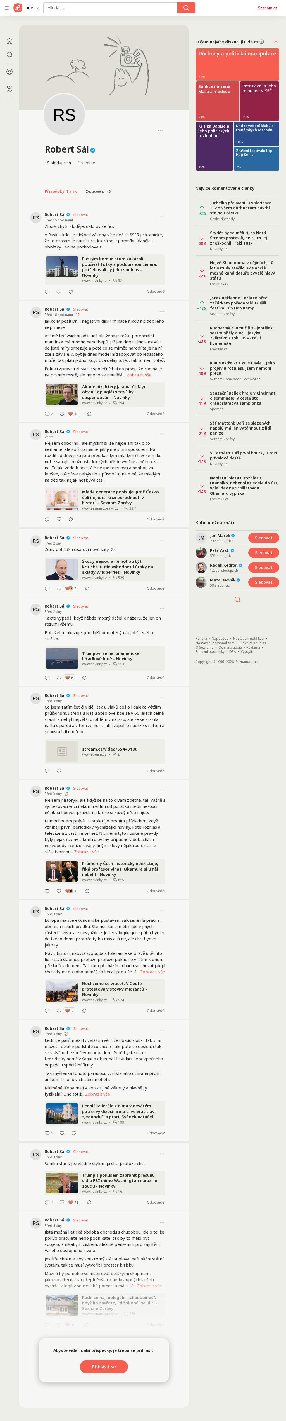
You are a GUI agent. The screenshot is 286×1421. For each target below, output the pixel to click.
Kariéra (201, 638)
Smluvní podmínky (210, 651)
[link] (104, 253)
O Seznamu (205, 647)
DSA (232, 651)
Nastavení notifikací (248, 638)
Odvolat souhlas (253, 643)
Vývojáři (247, 651)
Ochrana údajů (230, 647)
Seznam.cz (267, 8)
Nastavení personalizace (215, 643)
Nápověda (220, 638)
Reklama (253, 647)
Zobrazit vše (139, 374)
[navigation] (6, 7)
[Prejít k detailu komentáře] (47, 291)
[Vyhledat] (186, 7)
